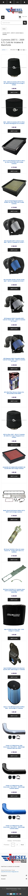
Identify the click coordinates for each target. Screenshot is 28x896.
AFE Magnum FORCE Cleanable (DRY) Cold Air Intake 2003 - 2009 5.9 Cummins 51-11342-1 (14, 320)
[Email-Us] (10, 2)
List (26, 49)
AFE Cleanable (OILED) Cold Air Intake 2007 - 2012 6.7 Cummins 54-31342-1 (14, 280)
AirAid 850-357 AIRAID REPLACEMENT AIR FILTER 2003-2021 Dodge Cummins (14, 467)
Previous (6, 845)
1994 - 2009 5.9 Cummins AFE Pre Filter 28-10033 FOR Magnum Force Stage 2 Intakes (14, 83)
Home (3, 29)
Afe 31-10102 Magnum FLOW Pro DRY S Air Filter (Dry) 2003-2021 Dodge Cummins (14, 162)
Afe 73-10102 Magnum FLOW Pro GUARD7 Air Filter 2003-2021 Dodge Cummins (14, 202)
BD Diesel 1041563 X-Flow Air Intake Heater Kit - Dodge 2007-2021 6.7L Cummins (14, 550)
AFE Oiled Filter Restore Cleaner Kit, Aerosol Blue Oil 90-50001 (14, 392)
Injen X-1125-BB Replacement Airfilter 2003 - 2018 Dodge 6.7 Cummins (14, 707)
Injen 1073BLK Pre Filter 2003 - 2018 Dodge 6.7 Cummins (14, 630)
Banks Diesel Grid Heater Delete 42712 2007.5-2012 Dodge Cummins (14, 511)
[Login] (24, 2)
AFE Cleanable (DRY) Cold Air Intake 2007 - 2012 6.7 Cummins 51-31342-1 (14, 241)
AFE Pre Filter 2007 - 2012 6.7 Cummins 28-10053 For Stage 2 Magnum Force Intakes (14, 436)
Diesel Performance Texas (13, 888)
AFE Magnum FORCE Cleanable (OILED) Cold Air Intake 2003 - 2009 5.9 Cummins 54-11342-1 (14, 360)
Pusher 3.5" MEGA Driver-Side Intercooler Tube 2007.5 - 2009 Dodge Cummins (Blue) (14, 827)
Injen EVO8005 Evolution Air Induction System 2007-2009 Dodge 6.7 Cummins (14, 668)
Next (22, 845)
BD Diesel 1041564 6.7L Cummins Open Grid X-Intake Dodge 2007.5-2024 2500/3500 (14, 591)
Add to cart (14, 92)
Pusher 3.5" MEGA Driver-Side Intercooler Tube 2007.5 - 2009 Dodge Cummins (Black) (14, 787)
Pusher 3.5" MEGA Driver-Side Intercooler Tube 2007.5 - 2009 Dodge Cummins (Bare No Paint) (14, 747)
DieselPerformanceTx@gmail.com (10, 871)
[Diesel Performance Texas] (3, 2)
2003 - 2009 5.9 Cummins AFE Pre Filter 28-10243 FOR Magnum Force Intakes (14, 122)
